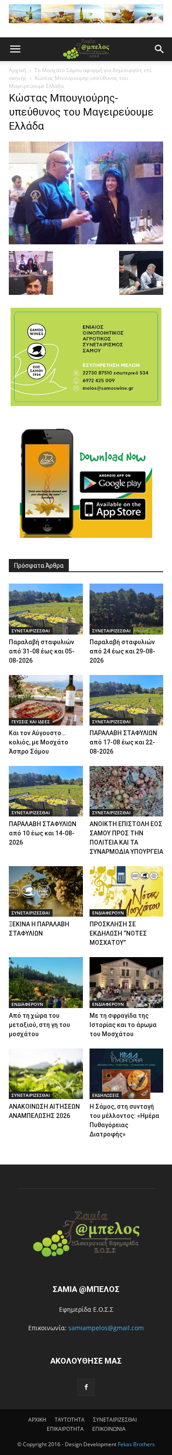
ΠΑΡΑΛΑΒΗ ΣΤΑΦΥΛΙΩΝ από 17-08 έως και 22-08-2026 (123, 742)
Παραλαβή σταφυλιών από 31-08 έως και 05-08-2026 (42, 651)
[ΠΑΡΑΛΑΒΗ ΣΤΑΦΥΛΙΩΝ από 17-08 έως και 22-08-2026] (127, 700)
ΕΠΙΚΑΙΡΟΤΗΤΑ (65, 1429)
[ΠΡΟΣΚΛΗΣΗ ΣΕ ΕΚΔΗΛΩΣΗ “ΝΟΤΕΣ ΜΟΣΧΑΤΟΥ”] (127, 891)
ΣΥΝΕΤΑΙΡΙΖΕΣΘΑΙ (30, 631)
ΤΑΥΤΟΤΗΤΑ (70, 1419)
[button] (15, 49)
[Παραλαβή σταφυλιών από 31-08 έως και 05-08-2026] (46, 609)
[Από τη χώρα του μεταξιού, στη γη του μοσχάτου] (46, 982)
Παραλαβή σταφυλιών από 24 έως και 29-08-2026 (122, 651)
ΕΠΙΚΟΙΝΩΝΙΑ (109, 1429)
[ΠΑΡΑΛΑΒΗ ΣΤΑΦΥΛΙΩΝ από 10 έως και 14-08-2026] (46, 791)
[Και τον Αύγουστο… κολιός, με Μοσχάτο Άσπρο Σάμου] (46, 700)
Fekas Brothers (135, 1444)
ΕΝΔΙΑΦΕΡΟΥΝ (108, 913)
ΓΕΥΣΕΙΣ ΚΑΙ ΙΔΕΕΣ (30, 721)
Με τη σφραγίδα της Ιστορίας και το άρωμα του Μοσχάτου (123, 1025)
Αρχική (17, 70)
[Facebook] (86, 1387)
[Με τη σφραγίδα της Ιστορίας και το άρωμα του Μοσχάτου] (127, 982)
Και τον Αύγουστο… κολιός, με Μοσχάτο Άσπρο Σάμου (38, 742)
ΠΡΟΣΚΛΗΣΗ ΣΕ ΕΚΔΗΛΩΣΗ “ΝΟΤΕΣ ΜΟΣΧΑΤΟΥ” (118, 933)
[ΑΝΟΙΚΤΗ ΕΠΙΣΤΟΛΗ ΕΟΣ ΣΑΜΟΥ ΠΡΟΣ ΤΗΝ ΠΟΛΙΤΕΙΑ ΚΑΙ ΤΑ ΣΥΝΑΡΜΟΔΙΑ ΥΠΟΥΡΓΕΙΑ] (127, 791)
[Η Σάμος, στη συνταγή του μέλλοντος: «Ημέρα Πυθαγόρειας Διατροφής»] (127, 1074)
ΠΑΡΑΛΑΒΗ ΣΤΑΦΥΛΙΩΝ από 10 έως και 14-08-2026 (42, 833)
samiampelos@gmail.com (106, 1328)
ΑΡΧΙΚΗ (37, 1419)
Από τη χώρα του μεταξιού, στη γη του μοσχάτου (39, 1025)
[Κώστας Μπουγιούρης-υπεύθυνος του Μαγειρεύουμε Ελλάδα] (86, 242)
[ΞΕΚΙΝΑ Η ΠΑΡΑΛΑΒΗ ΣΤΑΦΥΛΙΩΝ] (46, 891)
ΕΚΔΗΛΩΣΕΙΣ (105, 1095)
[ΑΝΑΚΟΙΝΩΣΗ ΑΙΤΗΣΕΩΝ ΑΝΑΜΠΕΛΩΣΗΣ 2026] (46, 1074)
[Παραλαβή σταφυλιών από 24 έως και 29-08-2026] (127, 609)
